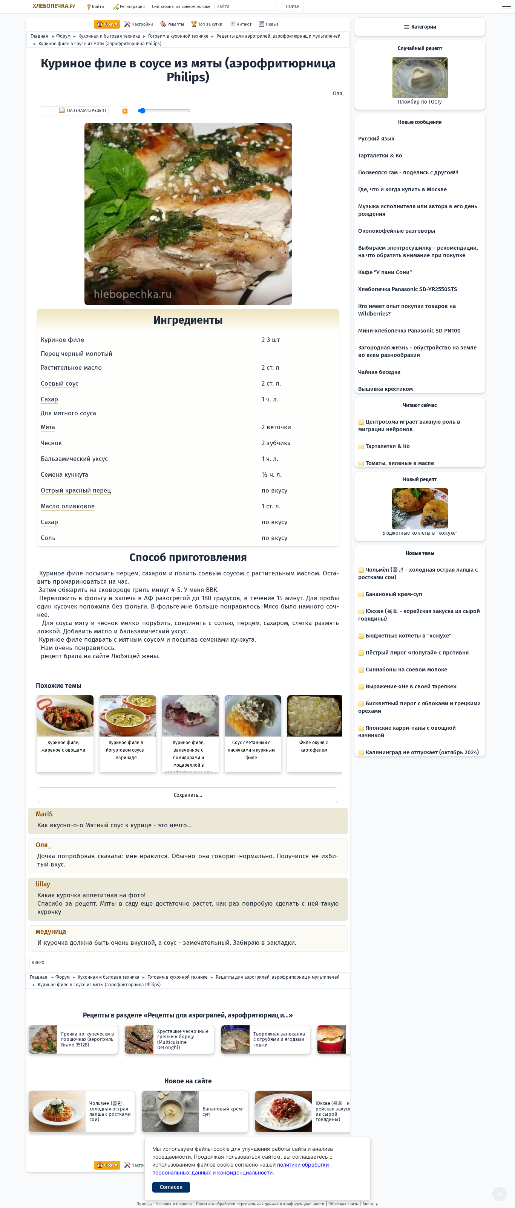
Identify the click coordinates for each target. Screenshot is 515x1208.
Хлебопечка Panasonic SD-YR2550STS (407, 289)
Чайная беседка (379, 372)
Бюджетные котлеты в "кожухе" (419, 533)
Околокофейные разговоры (396, 230)
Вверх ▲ (370, 1204)
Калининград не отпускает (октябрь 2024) (421, 752)
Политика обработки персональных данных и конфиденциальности (260, 1204)
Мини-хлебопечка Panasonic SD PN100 (409, 330)
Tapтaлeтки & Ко (380, 155)
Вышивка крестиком (385, 389)
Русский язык (376, 138)
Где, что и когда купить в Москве (402, 189)
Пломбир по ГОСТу (420, 102)
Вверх (38, 962)
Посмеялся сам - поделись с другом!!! (408, 172)
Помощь (144, 1204)
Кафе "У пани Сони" (385, 272)
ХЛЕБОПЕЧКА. (54, 6)
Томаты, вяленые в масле (399, 463)
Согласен (171, 1187)
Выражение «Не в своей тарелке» (410, 686)
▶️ (125, 111)
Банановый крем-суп (393, 594)
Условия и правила (174, 1204)
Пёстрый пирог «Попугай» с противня (416, 652)
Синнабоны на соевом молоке (181, 6)
